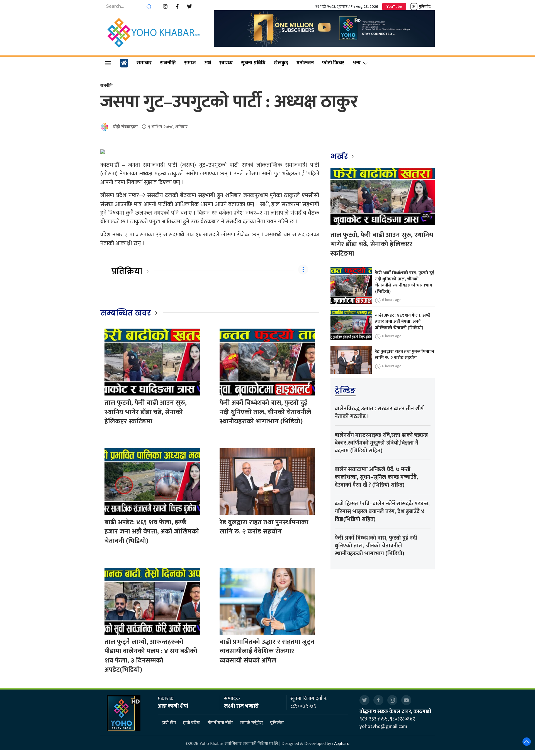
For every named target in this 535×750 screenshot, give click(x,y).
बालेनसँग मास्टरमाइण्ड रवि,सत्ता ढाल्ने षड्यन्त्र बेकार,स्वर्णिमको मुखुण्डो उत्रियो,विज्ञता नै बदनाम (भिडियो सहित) (381, 442)
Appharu (341, 743)
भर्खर (340, 156)
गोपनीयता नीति (220, 722)
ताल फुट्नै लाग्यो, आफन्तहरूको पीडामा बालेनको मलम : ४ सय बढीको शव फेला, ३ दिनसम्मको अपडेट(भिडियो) (150, 656)
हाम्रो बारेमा (191, 722)
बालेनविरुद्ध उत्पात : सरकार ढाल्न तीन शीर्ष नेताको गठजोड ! (379, 412)
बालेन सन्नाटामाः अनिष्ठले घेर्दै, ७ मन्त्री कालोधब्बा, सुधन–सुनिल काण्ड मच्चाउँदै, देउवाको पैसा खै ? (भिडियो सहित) (376, 477)
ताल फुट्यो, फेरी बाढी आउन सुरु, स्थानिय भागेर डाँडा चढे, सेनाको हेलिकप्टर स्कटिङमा (145, 412)
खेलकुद (281, 63)
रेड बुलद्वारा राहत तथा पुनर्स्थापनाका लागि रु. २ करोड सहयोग (264, 527)
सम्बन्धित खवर (125, 313)
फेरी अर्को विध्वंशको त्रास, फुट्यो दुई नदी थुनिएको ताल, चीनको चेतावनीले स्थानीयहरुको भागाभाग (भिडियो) (265, 412)
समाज (190, 63)
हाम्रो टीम (169, 722)
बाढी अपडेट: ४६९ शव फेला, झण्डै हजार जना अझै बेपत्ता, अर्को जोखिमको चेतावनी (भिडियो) (151, 532)
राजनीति (168, 63)
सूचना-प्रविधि (253, 63)
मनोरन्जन (305, 63)
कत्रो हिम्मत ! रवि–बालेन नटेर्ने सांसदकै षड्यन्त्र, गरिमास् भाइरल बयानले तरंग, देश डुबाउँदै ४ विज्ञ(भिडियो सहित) (382, 511)
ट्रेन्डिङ (345, 390)
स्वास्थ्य (226, 63)
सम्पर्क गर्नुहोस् (251, 722)
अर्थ (207, 63)
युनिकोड (425, 6)
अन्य (356, 63)
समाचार (144, 63)
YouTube (394, 6)
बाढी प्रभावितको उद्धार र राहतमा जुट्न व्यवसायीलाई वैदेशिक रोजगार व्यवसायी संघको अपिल (267, 651)
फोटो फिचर (333, 63)
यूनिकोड (277, 722)
